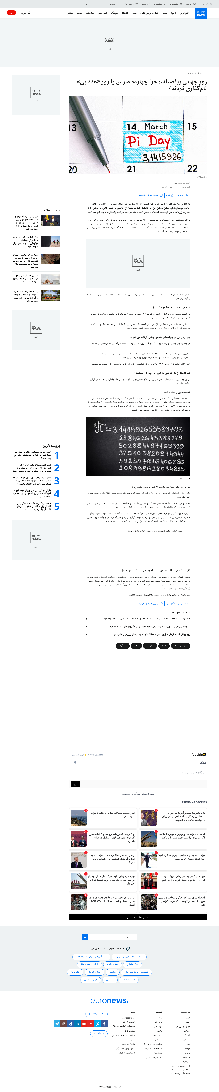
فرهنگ (114, 12)
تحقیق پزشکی (129, 980)
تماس (133, 1040)
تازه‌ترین (184, 12)
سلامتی (90, 12)
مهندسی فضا (180, 646)
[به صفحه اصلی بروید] (201, 13)
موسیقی (110, 980)
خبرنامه (100, 1033)
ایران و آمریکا (94, 972)
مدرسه (150, 646)
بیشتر (132, 1012)
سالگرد (123, 646)
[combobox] (102, 3)
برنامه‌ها (186, 1057)
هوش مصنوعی (90, 980)
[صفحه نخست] (206, 73)
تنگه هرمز (75, 972)
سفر (134, 12)
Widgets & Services (152, 1049)
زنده (11, 12)
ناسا (164, 646)
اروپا (173, 12)
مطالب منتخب (50, 210)
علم (136, 646)
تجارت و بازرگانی (149, 12)
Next (125, 12)
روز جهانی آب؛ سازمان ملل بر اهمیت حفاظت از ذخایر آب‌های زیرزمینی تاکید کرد (151, 634)
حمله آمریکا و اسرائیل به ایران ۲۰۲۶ (91, 957)
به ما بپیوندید (156, 1035)
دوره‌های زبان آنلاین (154, 1057)
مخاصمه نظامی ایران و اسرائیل (129, 957)
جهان (164, 12)
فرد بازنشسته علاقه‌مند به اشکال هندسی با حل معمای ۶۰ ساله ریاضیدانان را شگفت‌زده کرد (147, 619)
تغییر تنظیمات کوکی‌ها (126, 1053)
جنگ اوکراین (132, 964)
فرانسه (113, 972)
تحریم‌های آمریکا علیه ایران (136, 972)
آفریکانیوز (158, 1053)
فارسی (206, 4)
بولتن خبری (157, 1022)
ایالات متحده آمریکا (89, 964)
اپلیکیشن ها (157, 1040)
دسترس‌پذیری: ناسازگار (125, 1049)
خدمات (159, 1012)
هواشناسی (158, 1027)
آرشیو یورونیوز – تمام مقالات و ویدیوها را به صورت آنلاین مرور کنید (180, 1069)
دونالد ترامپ (112, 964)
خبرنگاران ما (185, 1062)
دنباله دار (191, 73)
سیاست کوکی (129, 1031)
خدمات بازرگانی (128, 1022)
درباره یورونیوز (128, 1018)
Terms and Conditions (124, 1027)
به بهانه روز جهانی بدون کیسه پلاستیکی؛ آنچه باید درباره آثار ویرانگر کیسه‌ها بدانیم (150, 626)
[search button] (85, 3)
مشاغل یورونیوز (128, 1044)
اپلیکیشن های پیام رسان (152, 1044)
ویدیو (79, 12)
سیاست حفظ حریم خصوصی (123, 1035)
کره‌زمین (102, 12)
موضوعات (185, 1012)
